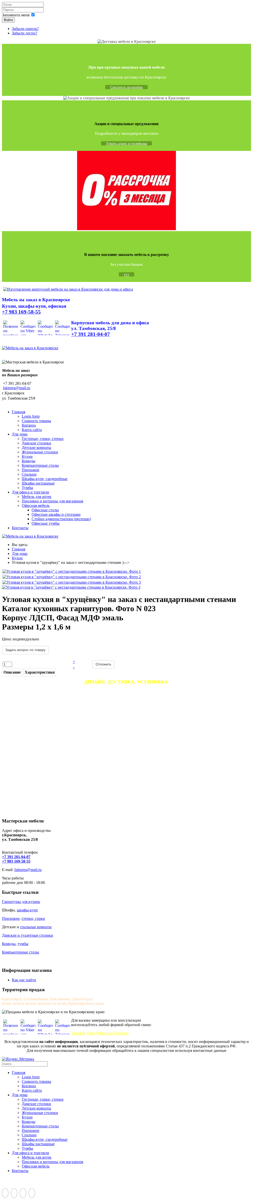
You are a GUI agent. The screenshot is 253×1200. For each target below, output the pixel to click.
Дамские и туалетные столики (27, 935)
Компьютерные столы (40, 465)
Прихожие (30, 470)
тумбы (23, 944)
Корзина (29, 425)
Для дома (19, 434)
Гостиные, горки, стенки (42, 438)
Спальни (29, 474)
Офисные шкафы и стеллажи (56, 514)
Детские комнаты (36, 447)
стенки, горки (33, 918)
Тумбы (27, 488)
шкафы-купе (27, 910)
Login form (31, 416)
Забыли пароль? (25, 29)
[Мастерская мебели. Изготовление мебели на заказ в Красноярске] (68, 289)
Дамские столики (36, 443)
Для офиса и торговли (30, 492)
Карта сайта (32, 430)
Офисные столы (45, 510)
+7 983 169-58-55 (16, 861)
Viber (90, 1033)
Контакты (20, 528)
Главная (18, 412)
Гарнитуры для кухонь (21, 902)
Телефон (78, 1033)
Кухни (27, 456)
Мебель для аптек (36, 496)
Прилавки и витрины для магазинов (52, 501)
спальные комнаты (36, 927)
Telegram (121, 1033)
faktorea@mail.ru (16, 388)
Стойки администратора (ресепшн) (61, 519)
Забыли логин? (24, 33)
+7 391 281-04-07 (16, 857)
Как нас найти (24, 980)
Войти (8, 20)
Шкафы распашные (38, 483)
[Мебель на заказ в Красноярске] (30, 348)
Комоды (28, 461)
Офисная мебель (35, 505)
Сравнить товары (36, 421)
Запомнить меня (15, 15)
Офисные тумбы (46, 523)
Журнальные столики (40, 452)
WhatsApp (104, 1033)
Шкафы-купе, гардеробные (44, 479)
